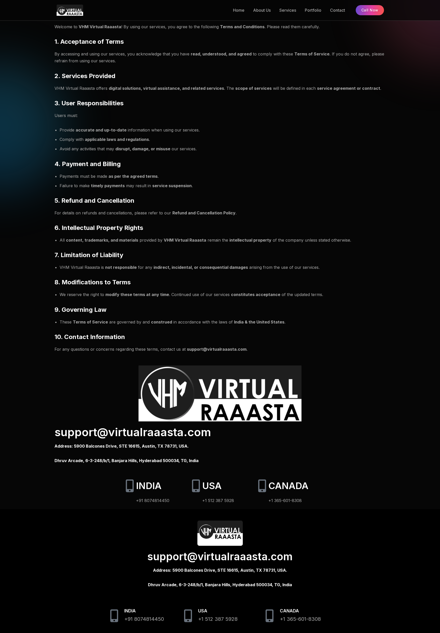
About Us (262, 10)
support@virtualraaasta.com (132, 432)
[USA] (195, 485)
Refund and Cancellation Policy (204, 212)
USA (212, 485)
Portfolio (313, 10)
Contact (337, 10)
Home (238, 10)
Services (287, 10)
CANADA (288, 485)
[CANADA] (262, 485)
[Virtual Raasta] (83, 10)
